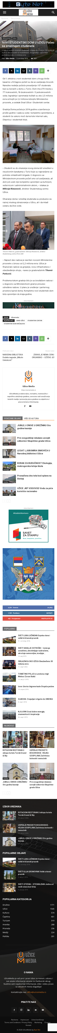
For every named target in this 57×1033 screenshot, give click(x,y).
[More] (48, 70)
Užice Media (10, 58)
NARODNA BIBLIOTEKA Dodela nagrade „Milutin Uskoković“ (13, 357)
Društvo (5, 432)
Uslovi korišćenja (37, 1020)
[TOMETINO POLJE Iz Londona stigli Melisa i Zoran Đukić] (9, 677)
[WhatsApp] (42, 70)
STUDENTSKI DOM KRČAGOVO (14, 324)
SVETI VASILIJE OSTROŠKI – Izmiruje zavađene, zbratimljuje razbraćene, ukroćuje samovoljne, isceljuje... (34, 650)
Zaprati (49, 613)
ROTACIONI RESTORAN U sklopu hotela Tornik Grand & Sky (14, 753)
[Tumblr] (29, 70)
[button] (4, 12)
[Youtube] (31, 406)
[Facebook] (5, 70)
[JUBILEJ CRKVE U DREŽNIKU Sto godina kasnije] (9, 428)
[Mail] (35, 1010)
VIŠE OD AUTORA (31, 418)
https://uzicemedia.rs (28, 390)
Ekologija (6, 469)
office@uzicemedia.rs (36, 992)
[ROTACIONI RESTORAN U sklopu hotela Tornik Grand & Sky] (15, 739)
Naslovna (4, 18)
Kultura (5, 457)
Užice (14, 38)
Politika (5, 444)
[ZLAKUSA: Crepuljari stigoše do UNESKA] (9, 702)
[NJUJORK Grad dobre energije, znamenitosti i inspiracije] (9, 715)
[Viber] (35, 70)
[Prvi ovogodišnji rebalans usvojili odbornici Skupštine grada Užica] (9, 441)
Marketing (38, 1022)
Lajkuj (49, 607)
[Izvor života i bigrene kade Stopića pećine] (9, 689)
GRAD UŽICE (20, 320)
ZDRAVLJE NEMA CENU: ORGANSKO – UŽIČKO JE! (43, 356)
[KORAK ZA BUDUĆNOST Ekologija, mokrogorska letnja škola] (9, 466)
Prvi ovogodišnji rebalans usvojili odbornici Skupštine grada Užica (41, 784)
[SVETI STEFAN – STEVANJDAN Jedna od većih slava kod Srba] (9, 887)
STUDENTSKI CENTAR (35, 320)
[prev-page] (4, 501)
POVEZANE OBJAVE (12, 418)
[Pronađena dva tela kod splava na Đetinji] (9, 478)
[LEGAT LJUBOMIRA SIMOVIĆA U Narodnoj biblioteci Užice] (9, 453)
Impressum (25, 1020)
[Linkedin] (17, 70)
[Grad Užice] (28, 574)
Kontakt (28, 1025)
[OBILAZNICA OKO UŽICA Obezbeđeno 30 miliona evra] (9, 664)
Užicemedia (15, 317)
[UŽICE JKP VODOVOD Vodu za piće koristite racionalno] (9, 491)
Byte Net (37, 1030)
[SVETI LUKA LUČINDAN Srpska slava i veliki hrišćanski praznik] (9, 638)
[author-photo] (28, 383)
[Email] (23, 70)
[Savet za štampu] (28, 526)
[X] (11, 70)
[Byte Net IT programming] (28, 4)
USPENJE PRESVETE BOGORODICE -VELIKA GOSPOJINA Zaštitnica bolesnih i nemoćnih (35, 827)
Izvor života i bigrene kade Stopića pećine (36, 686)
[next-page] (8, 501)
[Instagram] (21, 1010)
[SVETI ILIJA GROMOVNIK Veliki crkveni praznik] (9, 874)
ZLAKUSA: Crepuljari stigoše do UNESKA (35, 699)
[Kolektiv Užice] (28, 305)
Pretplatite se (46, 618)
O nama (47, 1022)
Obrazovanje (15, 18)
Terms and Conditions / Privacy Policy (18, 1022)
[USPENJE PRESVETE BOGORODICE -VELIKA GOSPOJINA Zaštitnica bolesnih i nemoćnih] (42, 739)
